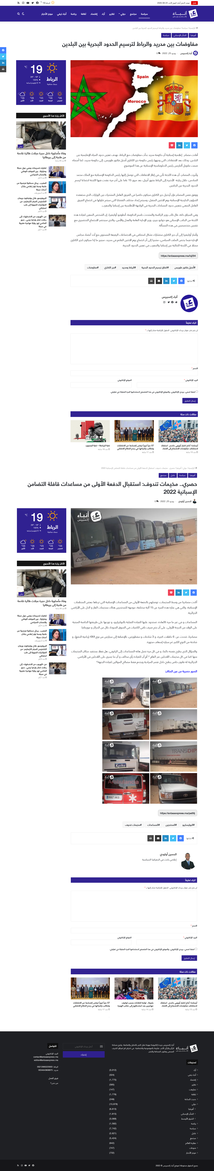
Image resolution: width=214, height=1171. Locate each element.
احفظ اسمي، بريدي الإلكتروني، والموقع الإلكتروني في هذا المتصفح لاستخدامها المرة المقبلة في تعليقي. (152, 392)
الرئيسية (192, 28)
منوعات (192, 1147)
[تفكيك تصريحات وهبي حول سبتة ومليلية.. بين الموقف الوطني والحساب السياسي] (57, 172)
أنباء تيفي (61, 13)
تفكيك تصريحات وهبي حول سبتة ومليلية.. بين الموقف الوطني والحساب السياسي (31, 171)
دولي (123, 13)
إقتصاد (94, 13)
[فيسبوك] (194, 145)
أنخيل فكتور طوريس (184, 267)
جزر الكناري (109, 267)
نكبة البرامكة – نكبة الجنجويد (98, 445)
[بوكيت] (172, 145)
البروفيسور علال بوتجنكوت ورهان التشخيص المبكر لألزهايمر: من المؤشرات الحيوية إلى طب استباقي (32, 203)
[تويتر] (187, 145)
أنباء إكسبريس (186, 53)
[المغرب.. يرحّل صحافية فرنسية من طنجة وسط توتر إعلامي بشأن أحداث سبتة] (57, 187)
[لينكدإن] (179, 145)
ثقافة (83, 13)
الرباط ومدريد (128, 267)
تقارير (112, 13)
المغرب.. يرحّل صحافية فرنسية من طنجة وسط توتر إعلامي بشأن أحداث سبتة (31, 186)
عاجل (194, 1133)
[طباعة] (151, 281)
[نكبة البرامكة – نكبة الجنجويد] (90, 431)
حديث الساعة (190, 1099)
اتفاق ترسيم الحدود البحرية (154, 267)
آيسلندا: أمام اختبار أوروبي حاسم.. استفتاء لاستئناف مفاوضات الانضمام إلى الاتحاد (179, 446)
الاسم (195, 368)
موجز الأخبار (47, 13)
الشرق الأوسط (187, 1118)
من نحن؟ (54, 1083)
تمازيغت (192, 1089)
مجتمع (133, 13)
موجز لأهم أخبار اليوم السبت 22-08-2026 (173, 3)
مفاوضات (92, 267)
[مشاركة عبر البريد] (159, 281)
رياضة (74, 13)
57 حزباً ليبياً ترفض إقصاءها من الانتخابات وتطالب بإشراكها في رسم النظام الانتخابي (135, 446)
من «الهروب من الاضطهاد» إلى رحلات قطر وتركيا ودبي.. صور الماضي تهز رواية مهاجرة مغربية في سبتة (32, 221)
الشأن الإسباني (180, 35)
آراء (103, 13)
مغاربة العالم (190, 1142)
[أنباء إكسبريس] (185, 13)
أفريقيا (193, 35)
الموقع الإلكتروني (125, 380)
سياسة (144, 13)
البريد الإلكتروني (191, 380)
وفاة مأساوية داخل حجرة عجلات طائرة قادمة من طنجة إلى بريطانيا (41, 155)
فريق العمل (53, 1078)
